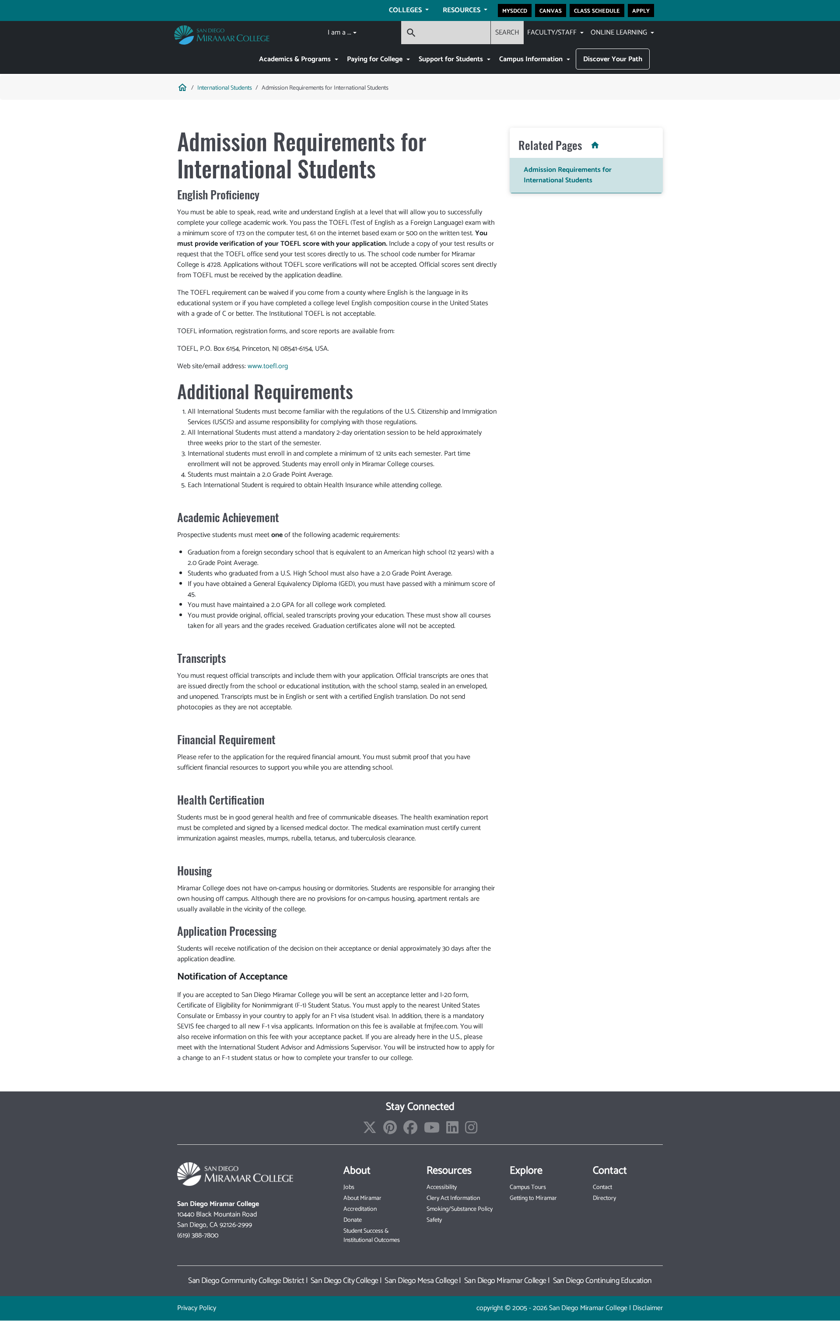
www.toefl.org (268, 366)
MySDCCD (514, 10)
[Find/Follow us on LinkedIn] (452, 1130)
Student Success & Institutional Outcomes (371, 1235)
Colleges (406, 10)
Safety (434, 1220)
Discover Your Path (612, 59)
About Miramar (362, 1198)
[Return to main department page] (592, 144)
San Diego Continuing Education (602, 1280)
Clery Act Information (453, 1198)
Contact (602, 1187)
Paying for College (375, 59)
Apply (641, 10)
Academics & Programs (295, 59)
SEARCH (507, 32)
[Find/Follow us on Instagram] (471, 1130)
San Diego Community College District (246, 1280)
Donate (352, 1220)
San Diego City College (344, 1280)
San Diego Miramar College (505, 1280)
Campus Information (531, 59)
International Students (224, 88)
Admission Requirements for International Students (568, 175)
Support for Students (452, 59)
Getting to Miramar (533, 1198)
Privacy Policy (196, 1308)
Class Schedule (597, 10)
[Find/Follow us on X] (370, 1130)
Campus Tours (528, 1187)
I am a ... (339, 32)
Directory (604, 1198)
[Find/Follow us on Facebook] (410, 1130)
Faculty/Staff (552, 32)
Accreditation (360, 1209)
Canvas (550, 10)
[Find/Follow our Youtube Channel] (432, 1130)
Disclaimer (648, 1308)
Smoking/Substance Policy (460, 1209)
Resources (462, 10)
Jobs (348, 1187)
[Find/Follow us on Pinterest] (390, 1130)
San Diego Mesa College (421, 1280)
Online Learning (620, 32)
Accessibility (442, 1187)
